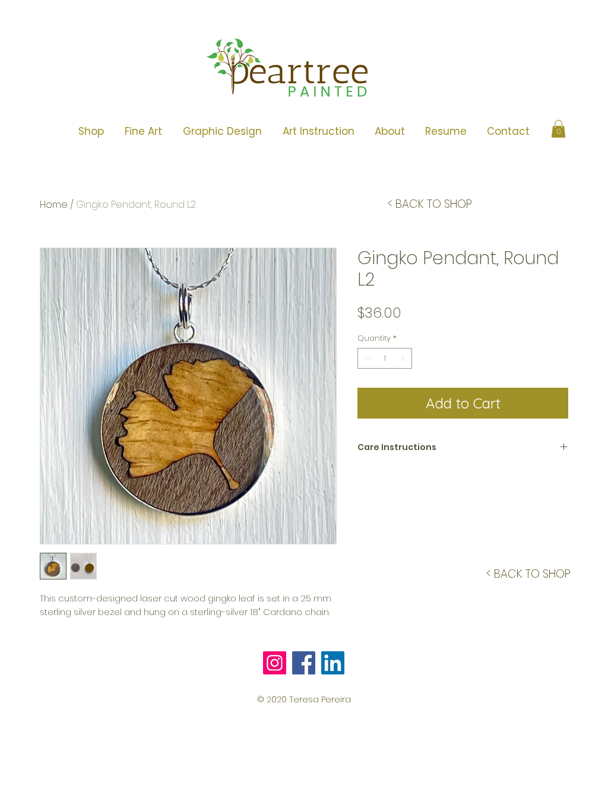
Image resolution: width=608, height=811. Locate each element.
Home (54, 204)
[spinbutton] (385, 359)
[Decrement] (366, 359)
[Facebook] (303, 662)
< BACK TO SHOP (430, 204)
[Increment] (404, 359)
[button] (143, 131)
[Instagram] (274, 662)
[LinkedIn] (332, 662)
